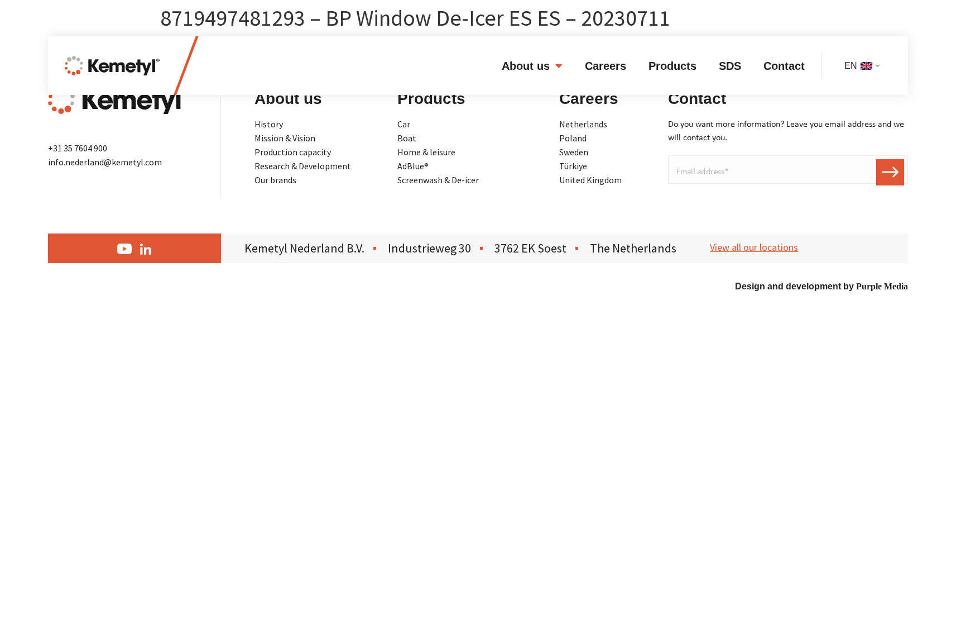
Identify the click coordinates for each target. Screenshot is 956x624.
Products (672, 66)
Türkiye (573, 166)
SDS (730, 66)
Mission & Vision (284, 138)
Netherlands (583, 124)
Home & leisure (426, 152)
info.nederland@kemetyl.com (105, 162)
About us (526, 66)
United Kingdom (590, 179)
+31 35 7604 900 (77, 148)
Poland (573, 138)
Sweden (573, 152)
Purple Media (882, 286)
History (268, 124)
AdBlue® (413, 166)
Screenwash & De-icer (438, 179)
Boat (406, 138)
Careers (605, 66)
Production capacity (292, 152)
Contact (784, 66)
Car (403, 124)
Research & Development (302, 166)
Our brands (275, 179)
